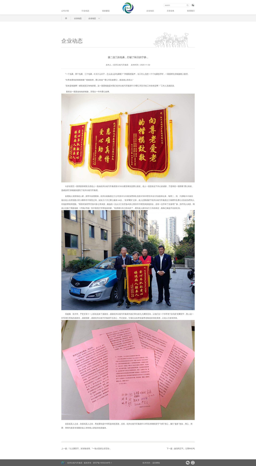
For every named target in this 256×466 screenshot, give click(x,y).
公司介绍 (65, 10)
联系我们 (191, 10)
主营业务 (170, 10)
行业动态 (85, 10)
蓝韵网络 (156, 462)
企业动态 (150, 10)
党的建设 (106, 10)
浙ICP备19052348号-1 (102, 462)
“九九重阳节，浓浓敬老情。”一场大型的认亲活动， (90, 448)
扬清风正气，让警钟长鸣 (184, 448)
